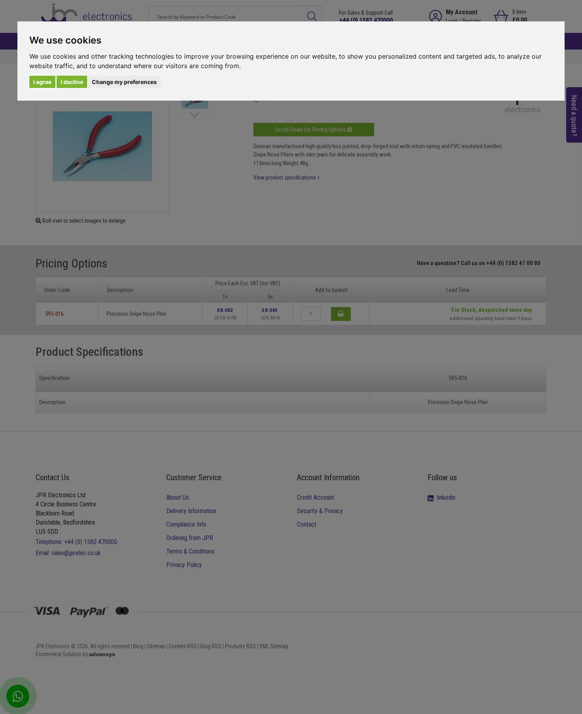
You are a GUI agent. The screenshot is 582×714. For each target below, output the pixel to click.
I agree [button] (42, 81)
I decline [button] (72, 81)
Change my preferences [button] (124, 81)
